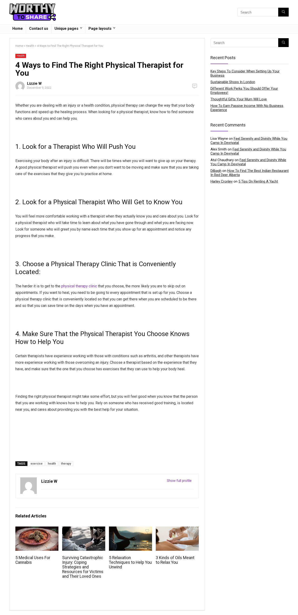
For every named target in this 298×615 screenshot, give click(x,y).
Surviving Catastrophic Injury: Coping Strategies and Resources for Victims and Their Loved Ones (82, 567)
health (52, 463)
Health (30, 46)
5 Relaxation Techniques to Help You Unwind (130, 562)
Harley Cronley (221, 181)
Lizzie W (34, 83)
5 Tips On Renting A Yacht (258, 181)
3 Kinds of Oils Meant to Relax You (175, 560)
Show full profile (179, 481)
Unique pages (66, 28)
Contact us (38, 28)
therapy (66, 463)
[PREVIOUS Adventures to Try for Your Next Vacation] (4, 603)
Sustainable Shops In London (232, 82)
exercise (36, 463)
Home (17, 28)
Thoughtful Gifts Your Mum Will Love (238, 99)
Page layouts (100, 28)
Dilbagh (215, 171)
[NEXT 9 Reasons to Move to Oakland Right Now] (293, 603)
